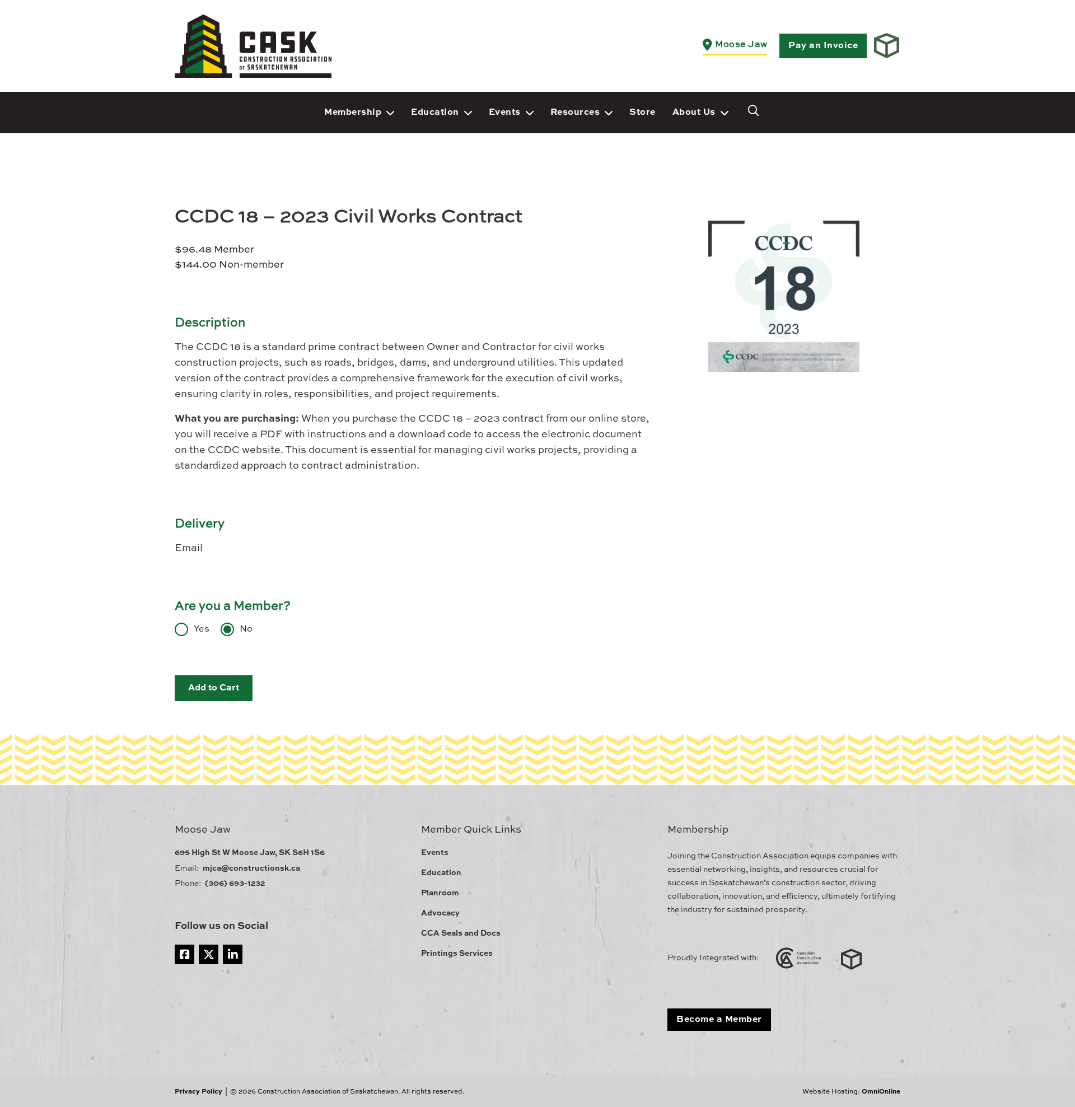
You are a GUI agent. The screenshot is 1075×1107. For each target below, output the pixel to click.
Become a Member (719, 1019)
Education (435, 112)
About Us (694, 112)
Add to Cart (213, 688)
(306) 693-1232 (235, 884)
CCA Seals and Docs (461, 933)
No (246, 629)
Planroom (440, 893)
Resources (575, 112)
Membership (352, 112)
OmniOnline (881, 1092)
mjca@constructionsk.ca (251, 868)
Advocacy (440, 913)
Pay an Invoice (823, 45)
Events (505, 112)
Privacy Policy (198, 1092)
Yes (201, 629)
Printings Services (457, 953)
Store (642, 112)
